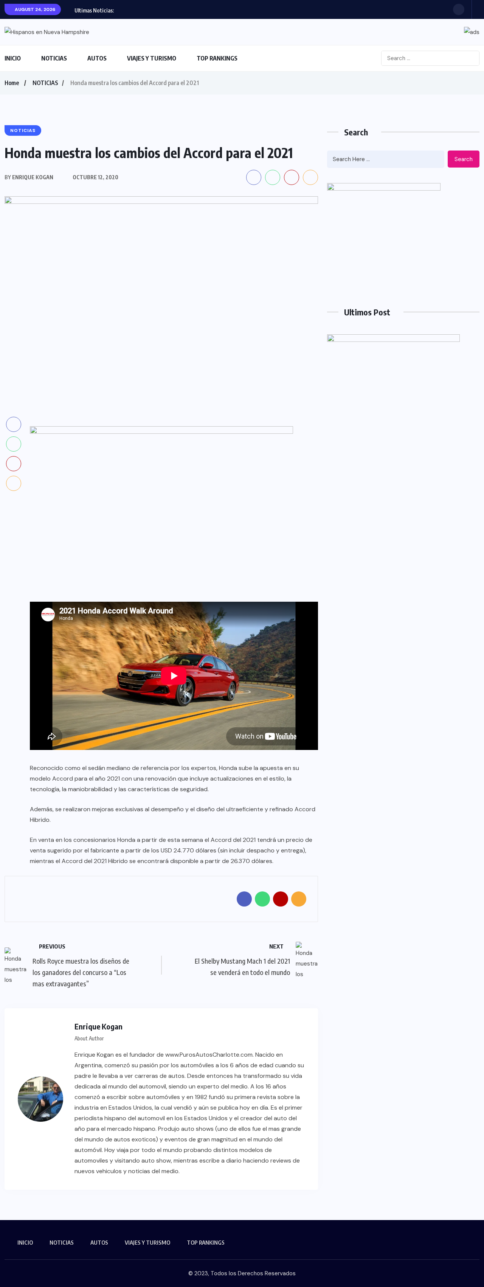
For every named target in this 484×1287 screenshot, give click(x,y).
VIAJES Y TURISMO (151, 58)
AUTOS (97, 58)
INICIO (13, 58)
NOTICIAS (54, 58)
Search (464, 159)
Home (12, 83)
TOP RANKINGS (217, 58)
